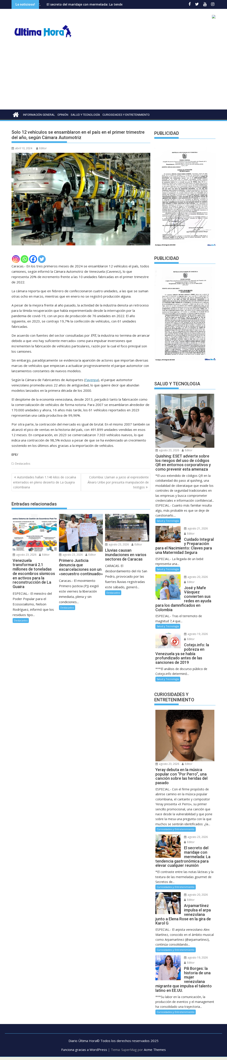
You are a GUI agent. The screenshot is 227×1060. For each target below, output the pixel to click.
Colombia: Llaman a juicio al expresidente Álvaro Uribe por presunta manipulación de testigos (118, 482)
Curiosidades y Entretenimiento (126, 114)
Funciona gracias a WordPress (84, 1049)
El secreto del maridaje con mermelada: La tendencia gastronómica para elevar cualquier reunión (87, 4)
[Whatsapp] (24, 259)
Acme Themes (155, 1049)
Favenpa (91, 380)
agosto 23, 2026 (26, 555)
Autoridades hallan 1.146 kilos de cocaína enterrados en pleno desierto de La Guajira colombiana (44, 482)
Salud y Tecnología (85, 114)
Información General (39, 114)
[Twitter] (42, 259)
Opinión (62, 114)
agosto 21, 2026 (197, 528)
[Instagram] (16, 259)
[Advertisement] (113, 76)
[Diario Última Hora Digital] (16, 114)
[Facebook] (33, 259)
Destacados (22, 463)
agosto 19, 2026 (197, 634)
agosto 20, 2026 (197, 577)
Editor (43, 148)
